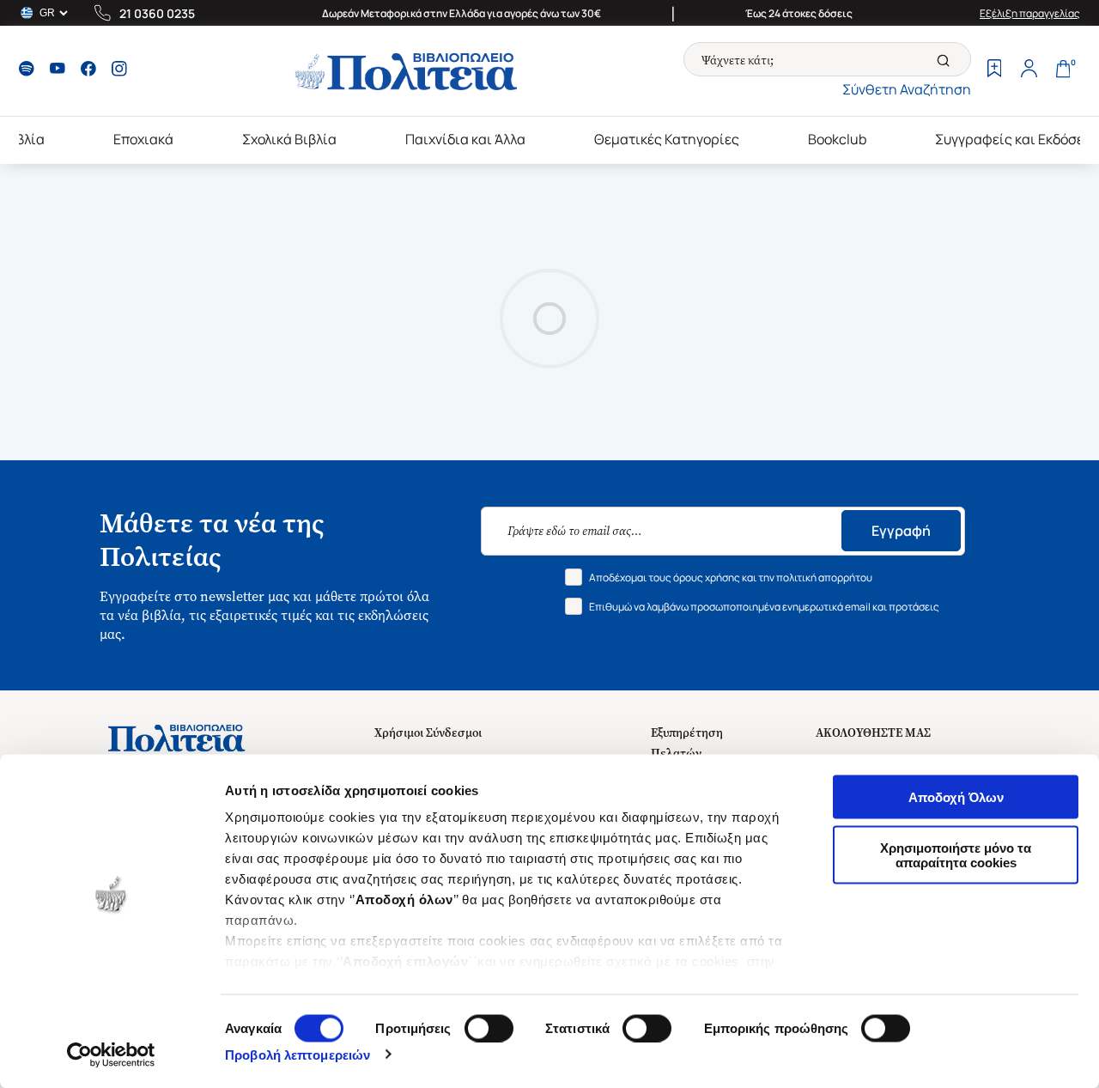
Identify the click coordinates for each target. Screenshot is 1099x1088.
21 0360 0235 (157, 13)
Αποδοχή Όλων (956, 797)
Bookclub (837, 139)
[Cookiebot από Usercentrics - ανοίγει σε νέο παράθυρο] (111, 1054)
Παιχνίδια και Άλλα (465, 139)
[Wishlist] (994, 70)
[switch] (488, 1028)
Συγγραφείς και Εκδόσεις (1015, 139)
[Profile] (1028, 70)
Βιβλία (24, 139)
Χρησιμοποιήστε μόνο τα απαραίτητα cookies (955, 854)
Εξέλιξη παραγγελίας (1030, 13)
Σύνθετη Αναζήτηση (906, 89)
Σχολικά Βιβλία (289, 139)
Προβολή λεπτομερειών (297, 1054)
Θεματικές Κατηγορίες (666, 139)
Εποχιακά (143, 139)
